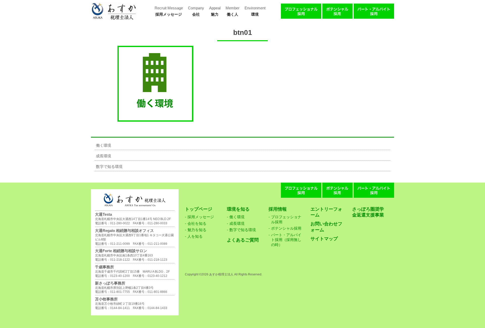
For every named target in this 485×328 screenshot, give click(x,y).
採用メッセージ (200, 217)
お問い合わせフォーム (326, 226)
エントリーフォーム (326, 212)
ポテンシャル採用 (286, 228)
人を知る (195, 236)
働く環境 (103, 145)
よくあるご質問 (243, 240)
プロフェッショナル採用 (286, 219)
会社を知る (196, 223)
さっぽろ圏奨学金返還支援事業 (368, 212)
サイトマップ (324, 238)
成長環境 (103, 156)
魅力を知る (196, 230)
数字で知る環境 (109, 166)
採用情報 (278, 209)
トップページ (198, 209)
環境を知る (238, 209)
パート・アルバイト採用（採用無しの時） (286, 240)
